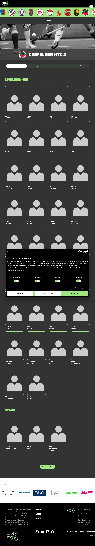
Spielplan (37, 66)
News (38, 510)
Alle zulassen (74, 293)
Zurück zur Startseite (47, 467)
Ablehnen (20, 293)
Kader (16, 66)
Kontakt (40, 518)
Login (38, 514)
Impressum (72, 531)
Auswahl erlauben (47, 293)
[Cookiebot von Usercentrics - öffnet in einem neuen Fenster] (80, 251)
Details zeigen (79, 288)
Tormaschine (78, 66)
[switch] (37, 281)
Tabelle (58, 66)
